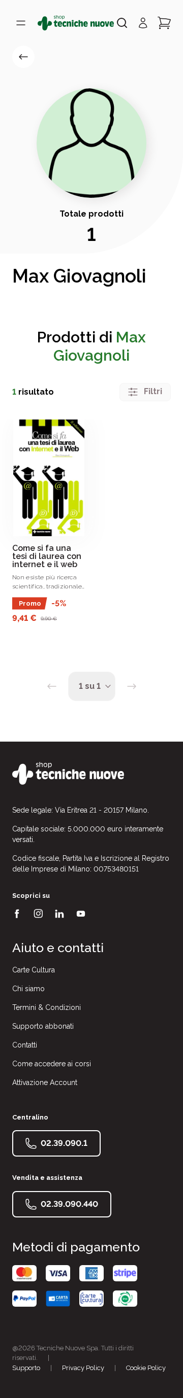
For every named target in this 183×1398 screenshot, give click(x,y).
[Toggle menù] (20, 22)
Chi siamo (28, 989)
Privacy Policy (83, 1368)
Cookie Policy (146, 1368)
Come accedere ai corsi (51, 1064)
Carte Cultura (33, 970)
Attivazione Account (44, 1082)
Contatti (24, 1045)
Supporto (26, 1368)
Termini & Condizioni (46, 1007)
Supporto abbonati (43, 1026)
